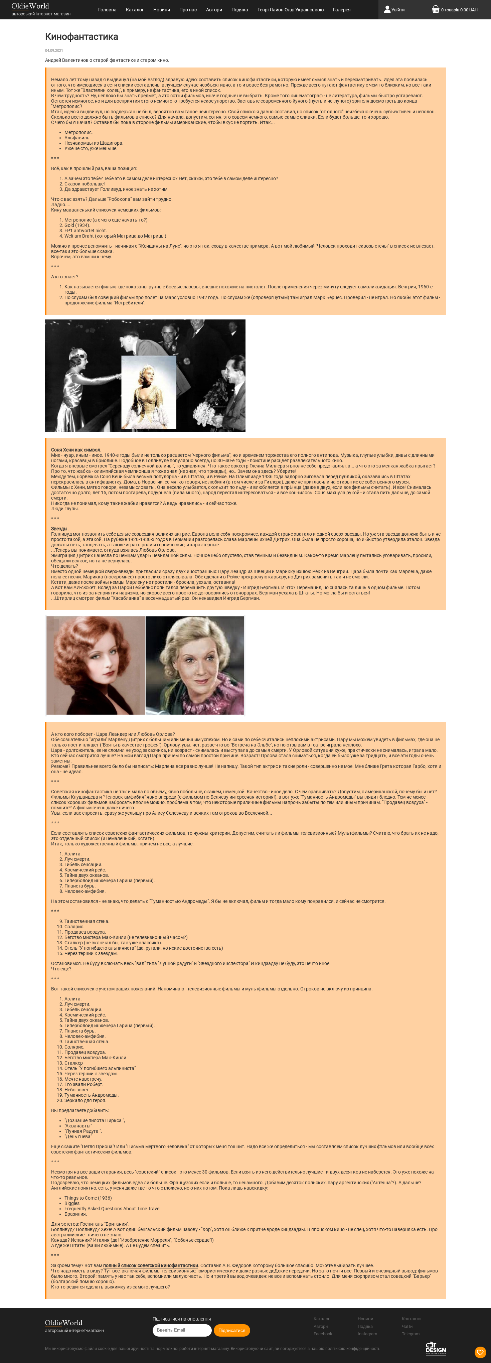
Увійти (398, 9)
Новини (161, 9)
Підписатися (232, 1330)
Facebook (323, 1333)
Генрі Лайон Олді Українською (291, 9)
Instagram (367, 1333)
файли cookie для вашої (107, 1348)
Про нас (188, 9)
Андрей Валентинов (67, 60)
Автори (214, 9)
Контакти (411, 1318)
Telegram (411, 1333)
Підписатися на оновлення (182, 1319)
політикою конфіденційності (352, 1348)
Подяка (239, 9)
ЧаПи (407, 1326)
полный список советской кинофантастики (150, 1265)
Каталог (135, 9)
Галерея (342, 9)
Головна (107, 9)
